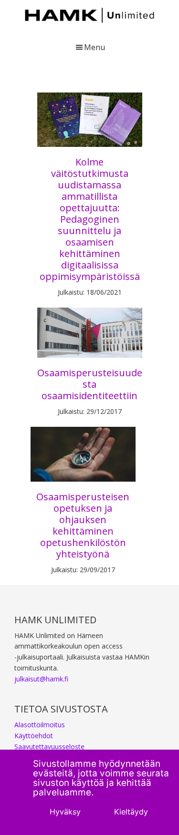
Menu (94, 47)
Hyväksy (65, 811)
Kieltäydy (131, 811)
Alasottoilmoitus (39, 724)
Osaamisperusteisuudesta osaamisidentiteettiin (89, 384)
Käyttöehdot (33, 735)
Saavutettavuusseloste (49, 746)
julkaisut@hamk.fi (41, 678)
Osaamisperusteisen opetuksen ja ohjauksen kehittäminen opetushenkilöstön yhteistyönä (82, 525)
